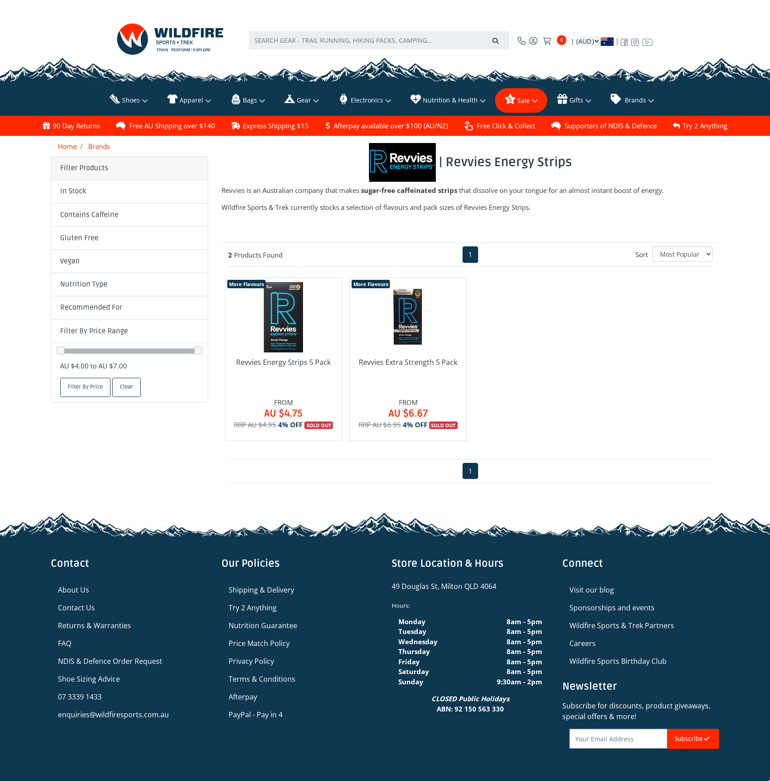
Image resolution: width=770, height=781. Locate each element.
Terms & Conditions (262, 679)
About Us (73, 590)
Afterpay (243, 697)
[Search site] (495, 40)
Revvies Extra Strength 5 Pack (408, 362)
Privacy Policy (251, 661)
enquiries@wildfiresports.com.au (113, 715)
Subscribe (689, 739)
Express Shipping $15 (276, 125)
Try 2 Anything (705, 125)
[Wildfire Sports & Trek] (170, 39)
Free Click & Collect (506, 125)
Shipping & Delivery (261, 590)
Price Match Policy (259, 643)
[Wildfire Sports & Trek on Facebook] (624, 40)
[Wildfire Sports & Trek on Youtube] (647, 40)
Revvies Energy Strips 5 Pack (283, 362)
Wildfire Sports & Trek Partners (621, 625)
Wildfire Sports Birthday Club (618, 661)
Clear (126, 387)
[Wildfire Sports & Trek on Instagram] (635, 40)
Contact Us (76, 608)
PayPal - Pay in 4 (256, 715)
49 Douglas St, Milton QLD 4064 (444, 586)
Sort (641, 254)
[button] (129, 191)
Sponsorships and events (612, 608)
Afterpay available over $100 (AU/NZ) (391, 125)
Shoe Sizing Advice (89, 679)
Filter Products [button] (84, 168)
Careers (582, 643)
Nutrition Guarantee (263, 625)
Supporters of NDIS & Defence (611, 125)
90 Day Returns (76, 125)
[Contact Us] (522, 40)
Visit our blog (591, 590)
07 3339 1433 (80, 697)
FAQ (64, 643)
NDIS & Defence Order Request (110, 661)
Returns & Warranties (94, 625)
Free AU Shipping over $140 (172, 125)
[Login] (533, 40)
